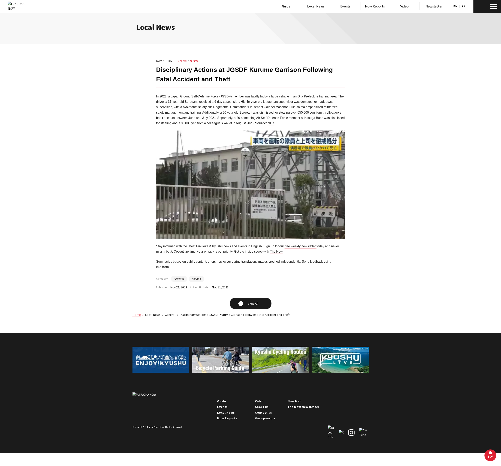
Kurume (194, 61)
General (182, 61)
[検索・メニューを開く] (487, 6)
